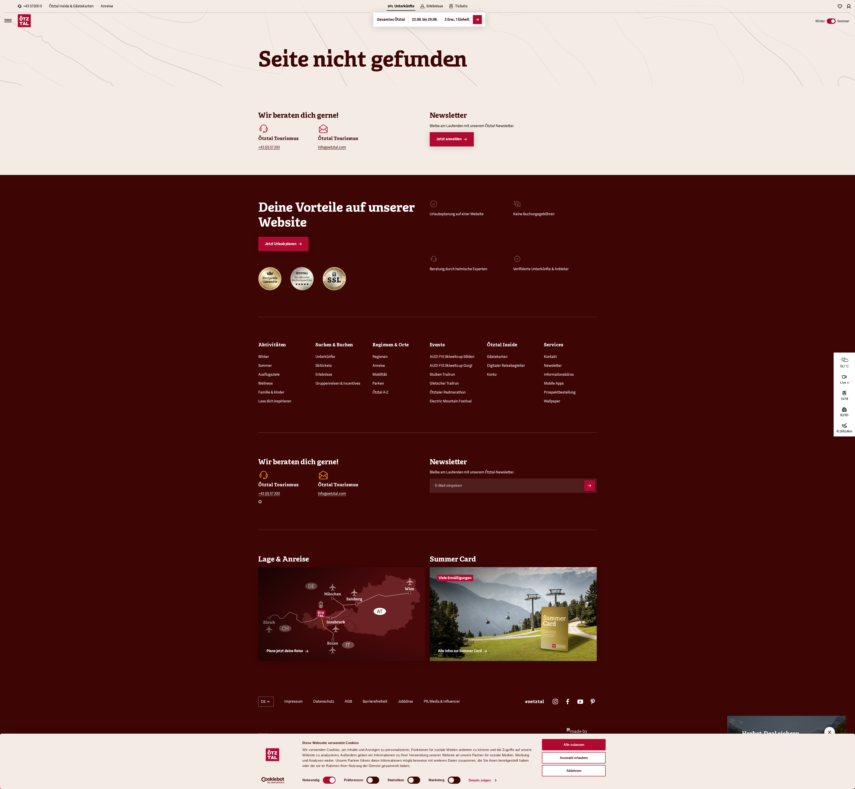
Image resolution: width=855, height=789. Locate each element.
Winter (263, 356)
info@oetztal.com (332, 147)
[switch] (372, 780)
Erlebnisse (324, 374)
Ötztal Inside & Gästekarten (71, 6)
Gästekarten (497, 356)
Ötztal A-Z (380, 392)
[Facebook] (568, 702)
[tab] (401, 7)
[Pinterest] (593, 702)
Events (437, 345)
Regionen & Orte (391, 345)
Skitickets (324, 365)
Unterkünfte (325, 356)
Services (553, 345)
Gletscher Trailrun (444, 383)
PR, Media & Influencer (442, 701)
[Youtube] (580, 702)
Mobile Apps (554, 383)
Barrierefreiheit (375, 701)
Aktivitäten (272, 345)
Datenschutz (323, 701)
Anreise (107, 6)
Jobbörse (405, 701)
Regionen (380, 356)
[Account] (848, 6)
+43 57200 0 (32, 6)
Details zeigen (480, 780)
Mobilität (380, 374)
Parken (378, 383)
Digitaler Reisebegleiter (506, 365)
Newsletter (553, 365)
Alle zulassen (574, 744)
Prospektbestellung (560, 392)
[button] (266, 702)
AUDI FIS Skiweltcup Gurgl (451, 365)
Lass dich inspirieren (274, 401)
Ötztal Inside (502, 345)
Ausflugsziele (269, 374)
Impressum (293, 701)
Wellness (265, 383)
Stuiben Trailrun (442, 374)
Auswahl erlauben (574, 758)
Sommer (265, 365)
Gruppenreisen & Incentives (338, 383)
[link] (458, 7)
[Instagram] (555, 702)
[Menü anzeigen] (8, 21)
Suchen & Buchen (334, 345)
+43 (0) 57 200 (269, 147)
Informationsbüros (559, 374)
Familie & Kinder (271, 392)
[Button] (589, 485)
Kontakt (550, 356)
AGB (348, 701)
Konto (492, 374)
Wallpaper (552, 401)
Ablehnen (573, 771)
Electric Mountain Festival (451, 401)
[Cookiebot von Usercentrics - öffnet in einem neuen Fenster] (272, 780)
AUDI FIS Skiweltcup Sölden (452, 356)
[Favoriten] (839, 6)
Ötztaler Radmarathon (448, 392)
